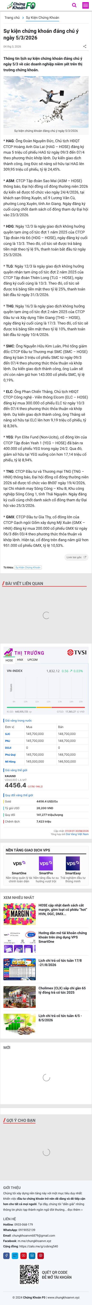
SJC (7, 734)
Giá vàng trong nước (18, 720)
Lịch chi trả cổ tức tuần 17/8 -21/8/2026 (60, 962)
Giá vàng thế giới (16, 770)
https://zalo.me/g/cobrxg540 (38, 1246)
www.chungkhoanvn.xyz (63, 1297)
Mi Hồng (10, 761)
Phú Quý (10, 754)
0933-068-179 (23, 1224)
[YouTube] (23, 1256)
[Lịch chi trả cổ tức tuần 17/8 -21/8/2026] (19, 969)
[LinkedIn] (32, 1256)
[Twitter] (15, 1256)
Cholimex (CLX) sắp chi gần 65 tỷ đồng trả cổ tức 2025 (62, 990)
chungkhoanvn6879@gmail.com (33, 1235)
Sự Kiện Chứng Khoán (42, 18)
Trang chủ (12, 18)
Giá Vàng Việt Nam (77, 834)
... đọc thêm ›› (73, 1210)
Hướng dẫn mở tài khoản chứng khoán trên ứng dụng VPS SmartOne (63, 937)
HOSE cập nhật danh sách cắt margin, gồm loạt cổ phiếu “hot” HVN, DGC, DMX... (63, 909)
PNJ (7, 740)
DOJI (8, 747)
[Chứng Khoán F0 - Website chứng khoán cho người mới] (19, 5)
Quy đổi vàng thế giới (19, 795)
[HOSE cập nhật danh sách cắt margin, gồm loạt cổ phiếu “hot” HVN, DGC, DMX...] (19, 914)
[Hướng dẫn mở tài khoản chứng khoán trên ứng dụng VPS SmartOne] (19, 942)
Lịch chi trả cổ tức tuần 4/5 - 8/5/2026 (60, 1018)
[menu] (85, 5)
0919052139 (26, 1230)
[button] (74, 5)
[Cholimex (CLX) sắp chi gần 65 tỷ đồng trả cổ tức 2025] (19, 997)
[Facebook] (6, 1256)
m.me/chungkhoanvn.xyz (34, 1241)
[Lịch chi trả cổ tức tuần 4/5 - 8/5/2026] (19, 1024)
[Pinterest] (40, 1256)
